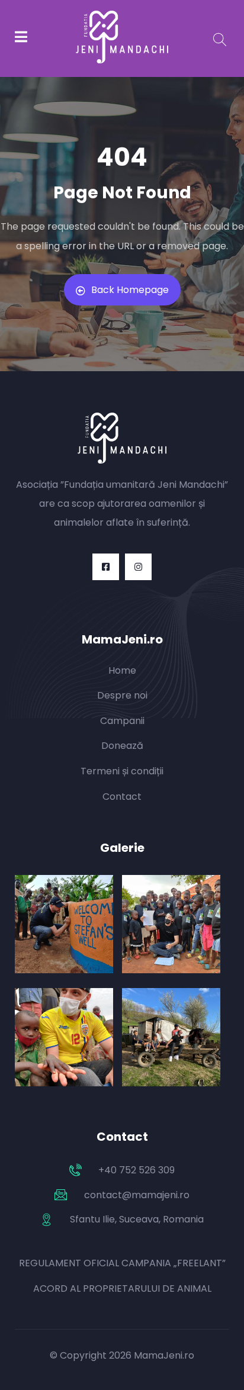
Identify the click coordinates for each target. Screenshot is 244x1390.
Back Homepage (130, 290)
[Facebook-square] (105, 567)
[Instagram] (138, 567)
